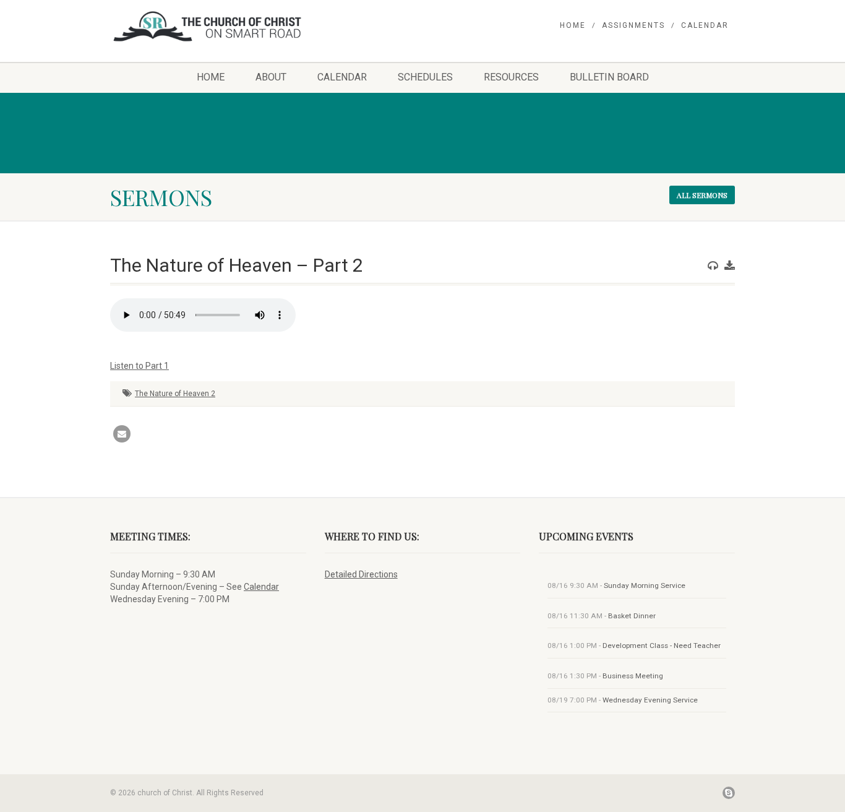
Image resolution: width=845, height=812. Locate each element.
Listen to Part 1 (139, 366)
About (270, 77)
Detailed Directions (361, 574)
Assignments (633, 25)
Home (573, 25)
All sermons (702, 195)
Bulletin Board (609, 77)
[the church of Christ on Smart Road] (208, 26)
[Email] (122, 434)
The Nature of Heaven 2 (175, 393)
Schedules (425, 77)
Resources (511, 77)
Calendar (705, 25)
